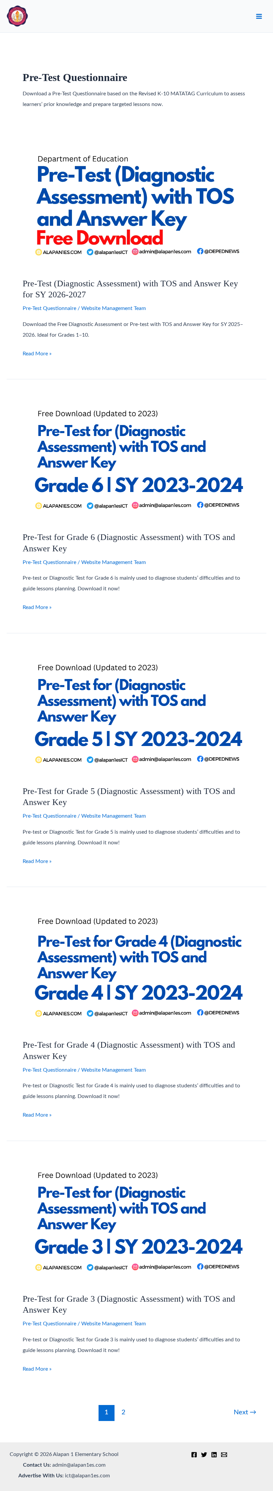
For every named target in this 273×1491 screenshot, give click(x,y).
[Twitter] (204, 1455)
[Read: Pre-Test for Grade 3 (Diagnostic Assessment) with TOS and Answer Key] (136, 1220)
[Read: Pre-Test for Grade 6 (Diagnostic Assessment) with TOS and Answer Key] (136, 459)
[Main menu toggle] (259, 16)
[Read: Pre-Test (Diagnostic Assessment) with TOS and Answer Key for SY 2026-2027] (136, 205)
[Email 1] (224, 1455)
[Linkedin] (214, 1455)
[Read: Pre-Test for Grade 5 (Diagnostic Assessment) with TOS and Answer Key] (136, 713)
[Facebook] (194, 1455)
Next (245, 1412)
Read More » (37, 355)
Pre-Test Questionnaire (49, 308)
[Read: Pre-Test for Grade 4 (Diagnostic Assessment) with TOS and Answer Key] (136, 967)
